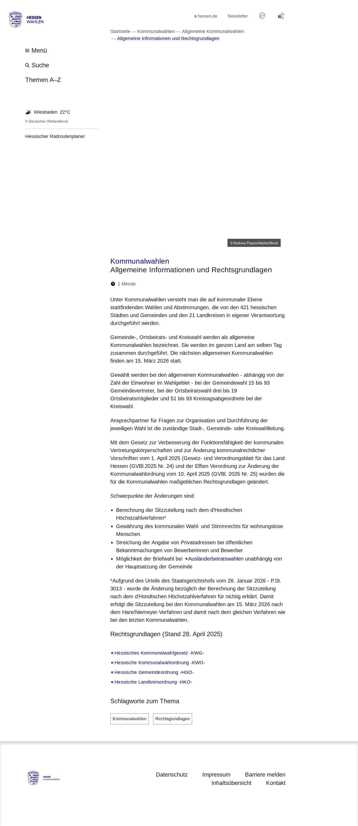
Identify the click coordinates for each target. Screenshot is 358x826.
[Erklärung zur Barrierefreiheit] (281, 16)
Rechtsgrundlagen (172, 719)
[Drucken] (185, 284)
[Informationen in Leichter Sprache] (262, 16)
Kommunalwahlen (130, 719)
